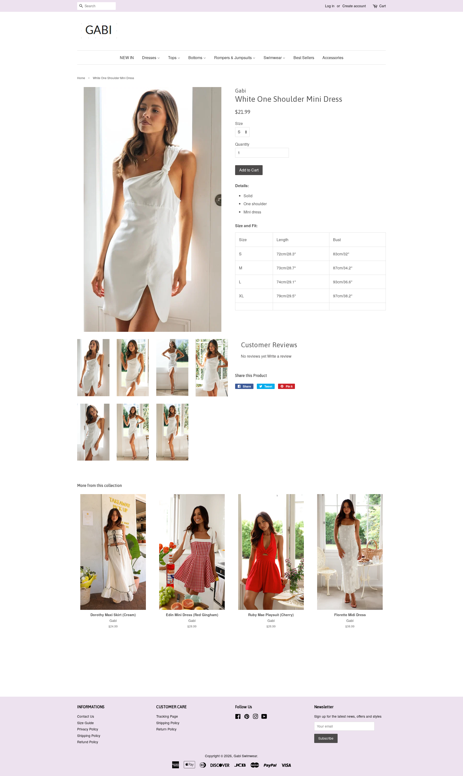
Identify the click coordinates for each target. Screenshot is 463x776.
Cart (382, 5)
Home (81, 78)
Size (239, 123)
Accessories (332, 57)
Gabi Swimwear (245, 755)
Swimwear (273, 57)
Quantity (242, 144)
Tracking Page (167, 716)
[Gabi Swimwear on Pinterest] (246, 717)
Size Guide (85, 722)
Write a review (279, 356)
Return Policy (166, 729)
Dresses (149, 57)
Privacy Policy (87, 729)
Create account (354, 5)
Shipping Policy (88, 735)
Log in (329, 5)
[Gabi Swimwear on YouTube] (264, 717)
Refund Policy (87, 741)
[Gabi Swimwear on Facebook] (238, 717)
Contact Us (85, 716)
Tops (172, 57)
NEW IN (127, 57)
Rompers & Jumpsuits (233, 57)
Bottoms (195, 57)
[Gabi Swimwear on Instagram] (255, 717)
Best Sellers (303, 57)
